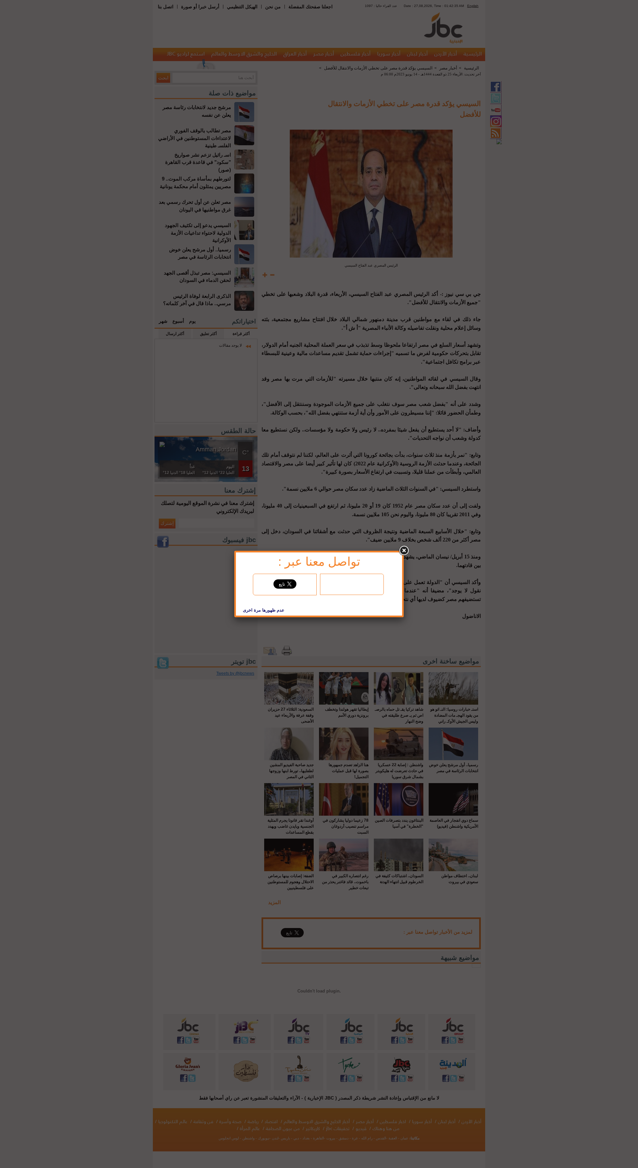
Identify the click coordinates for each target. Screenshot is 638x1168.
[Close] (404, 551)
